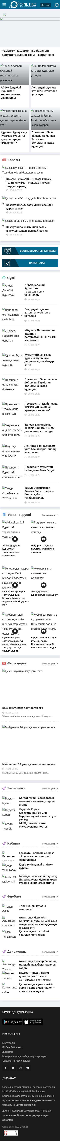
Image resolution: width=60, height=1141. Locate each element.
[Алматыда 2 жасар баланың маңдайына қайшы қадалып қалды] (9, 964)
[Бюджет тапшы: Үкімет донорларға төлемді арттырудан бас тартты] (9, 976)
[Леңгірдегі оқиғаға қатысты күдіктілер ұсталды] (44, 532)
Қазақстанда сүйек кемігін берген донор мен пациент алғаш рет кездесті (37, 988)
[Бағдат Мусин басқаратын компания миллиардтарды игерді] (9, 801)
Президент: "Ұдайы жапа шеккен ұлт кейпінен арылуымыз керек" (41, 407)
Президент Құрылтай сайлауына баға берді (39, 469)
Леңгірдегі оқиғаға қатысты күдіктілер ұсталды (44, 91)
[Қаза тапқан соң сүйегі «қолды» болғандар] (9, 935)
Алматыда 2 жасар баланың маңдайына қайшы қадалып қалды (37, 964)
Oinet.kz (24, 1127)
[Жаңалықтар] (30, 4)
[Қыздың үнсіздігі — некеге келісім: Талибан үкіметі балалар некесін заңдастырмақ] (30, 173)
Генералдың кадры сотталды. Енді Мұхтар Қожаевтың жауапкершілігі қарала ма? (15, 598)
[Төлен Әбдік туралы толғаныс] (9, 909)
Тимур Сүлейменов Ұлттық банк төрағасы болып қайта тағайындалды (39, 492)
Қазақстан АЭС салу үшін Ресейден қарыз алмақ (29, 207)
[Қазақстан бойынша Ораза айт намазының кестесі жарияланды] (9, 856)
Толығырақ (48, 515)
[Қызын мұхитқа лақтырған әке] (30, 687)
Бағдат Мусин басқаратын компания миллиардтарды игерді (37, 801)
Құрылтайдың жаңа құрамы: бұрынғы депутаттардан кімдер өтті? (39, 359)
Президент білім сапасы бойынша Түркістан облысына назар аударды (43, 139)
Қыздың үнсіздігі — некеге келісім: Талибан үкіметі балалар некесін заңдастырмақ (29, 183)
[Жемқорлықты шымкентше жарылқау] (44, 578)
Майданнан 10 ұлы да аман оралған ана (28, 764)
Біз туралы (8, 1042)
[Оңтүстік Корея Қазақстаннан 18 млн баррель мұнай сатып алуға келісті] (9, 813)
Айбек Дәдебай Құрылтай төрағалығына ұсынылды (34, 290)
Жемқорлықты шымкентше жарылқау (44, 593)
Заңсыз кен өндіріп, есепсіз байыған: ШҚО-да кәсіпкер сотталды (39, 428)
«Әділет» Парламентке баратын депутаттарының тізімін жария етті (40, 335)
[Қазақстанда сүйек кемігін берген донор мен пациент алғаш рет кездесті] (9, 988)
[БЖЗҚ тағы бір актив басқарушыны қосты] (9, 826)
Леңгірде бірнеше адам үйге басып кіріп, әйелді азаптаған (40, 449)
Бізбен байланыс (12, 1047)
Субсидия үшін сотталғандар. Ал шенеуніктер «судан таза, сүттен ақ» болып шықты (14, 644)
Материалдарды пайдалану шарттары (24, 1056)
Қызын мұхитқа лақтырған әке (22, 708)
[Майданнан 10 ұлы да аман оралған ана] (30, 743)
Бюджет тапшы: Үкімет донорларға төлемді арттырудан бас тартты (35, 976)
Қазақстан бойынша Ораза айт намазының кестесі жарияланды (36, 856)
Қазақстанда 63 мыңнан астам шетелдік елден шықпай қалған (27, 229)
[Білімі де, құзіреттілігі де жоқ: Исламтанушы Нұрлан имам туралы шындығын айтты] (9, 879)
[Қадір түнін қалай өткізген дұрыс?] (9, 868)
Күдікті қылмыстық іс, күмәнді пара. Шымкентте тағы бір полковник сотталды (44, 642)
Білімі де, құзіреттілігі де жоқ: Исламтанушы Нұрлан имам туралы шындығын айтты (38, 879)
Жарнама (7, 1051)
